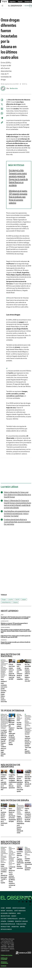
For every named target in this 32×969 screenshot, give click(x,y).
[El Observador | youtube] (30, 898)
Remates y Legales (21, 921)
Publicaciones (21, 924)
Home (3, 908)
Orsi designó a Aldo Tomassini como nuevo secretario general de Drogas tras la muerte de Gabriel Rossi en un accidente (15, 617)
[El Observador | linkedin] (23, 902)
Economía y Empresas (8, 913)
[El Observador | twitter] (20, 898)
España (22, 926)
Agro (19, 913)
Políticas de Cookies (6, 955)
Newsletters (5, 926)
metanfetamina (6, 602)
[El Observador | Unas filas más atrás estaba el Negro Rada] (20, 720)
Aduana (15, 602)
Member (8, 908)
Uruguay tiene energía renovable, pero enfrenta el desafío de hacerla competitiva (15, 642)
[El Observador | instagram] (27, 898)
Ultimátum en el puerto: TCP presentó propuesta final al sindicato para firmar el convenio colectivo (14, 624)
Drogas (4, 599)
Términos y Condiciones (4, 962)
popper (24, 599)
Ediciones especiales (8, 924)
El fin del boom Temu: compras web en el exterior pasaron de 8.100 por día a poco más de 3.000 (15, 636)
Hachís (17, 599)
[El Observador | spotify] (26, 902)
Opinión (3, 921)
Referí (3, 910)
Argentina (12, 1)
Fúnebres (10, 921)
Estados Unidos (6, 929)
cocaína (10, 599)
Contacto (3, 965)
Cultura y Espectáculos (9, 918)
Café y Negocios (19, 910)
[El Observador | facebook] (23, 898)
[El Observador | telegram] (30, 902)
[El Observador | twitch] (30, 905)
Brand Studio (5, 916)
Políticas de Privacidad (4, 958)
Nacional (9, 910)
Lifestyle (22, 918)
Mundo (13, 916)
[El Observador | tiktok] (19, 902)
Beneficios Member (18, 908)
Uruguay (4, 1)
